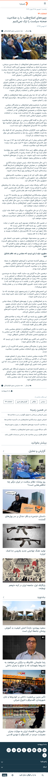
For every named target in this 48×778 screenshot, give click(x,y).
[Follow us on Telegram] (29, 750)
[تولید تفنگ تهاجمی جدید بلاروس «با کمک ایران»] (24, 536)
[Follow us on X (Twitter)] (24, 750)
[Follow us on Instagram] (9, 750)
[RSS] (39, 750)
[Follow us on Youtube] (19, 750)
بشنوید (41, 597)
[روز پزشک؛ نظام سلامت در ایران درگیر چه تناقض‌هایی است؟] (24, 467)
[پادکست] (12, 775)
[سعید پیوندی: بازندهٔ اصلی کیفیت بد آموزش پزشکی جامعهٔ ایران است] (24, 613)
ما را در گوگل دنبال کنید (27, 775)
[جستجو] (42, 775)
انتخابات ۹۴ (42, 13)
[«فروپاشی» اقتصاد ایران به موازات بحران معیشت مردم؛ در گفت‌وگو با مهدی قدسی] (24, 716)
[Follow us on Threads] (44, 755)
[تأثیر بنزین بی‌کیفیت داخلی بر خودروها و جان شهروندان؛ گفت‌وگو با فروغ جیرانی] (24, 682)
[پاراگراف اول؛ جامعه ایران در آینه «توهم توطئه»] (24, 570)
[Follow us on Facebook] (34, 750)
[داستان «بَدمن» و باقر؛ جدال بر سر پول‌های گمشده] (24, 501)
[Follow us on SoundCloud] (14, 750)
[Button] (28, 31)
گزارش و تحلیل (37, 451)
